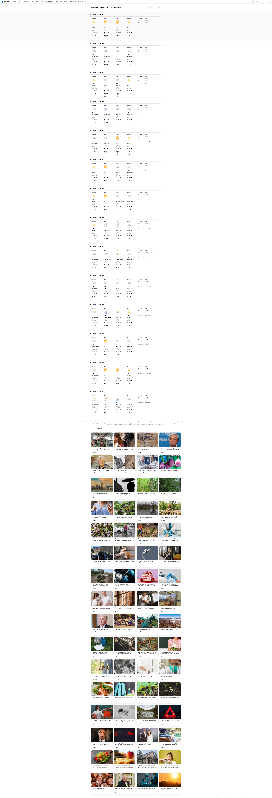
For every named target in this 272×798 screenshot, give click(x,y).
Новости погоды (169, 421)
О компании (6, 797)
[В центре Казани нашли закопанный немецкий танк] (124, 465)
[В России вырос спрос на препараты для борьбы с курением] (102, 511)
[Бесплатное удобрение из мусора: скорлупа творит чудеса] (102, 783)
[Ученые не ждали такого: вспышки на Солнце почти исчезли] (170, 783)
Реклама (12, 797)
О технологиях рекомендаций (242, 797)
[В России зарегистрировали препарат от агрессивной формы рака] (170, 579)
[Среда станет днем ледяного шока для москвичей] (170, 488)
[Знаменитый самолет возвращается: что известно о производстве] (147, 624)
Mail (2, 797)
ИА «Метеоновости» (266, 797)
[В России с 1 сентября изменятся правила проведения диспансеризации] (147, 465)
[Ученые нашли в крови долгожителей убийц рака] (124, 579)
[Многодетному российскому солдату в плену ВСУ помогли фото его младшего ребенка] (102, 443)
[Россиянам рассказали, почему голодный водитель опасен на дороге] (147, 602)
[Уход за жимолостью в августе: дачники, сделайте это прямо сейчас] (124, 511)
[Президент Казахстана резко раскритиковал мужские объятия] (170, 443)
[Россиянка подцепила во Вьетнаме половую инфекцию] (102, 670)
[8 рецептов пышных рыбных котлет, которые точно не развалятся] (102, 761)
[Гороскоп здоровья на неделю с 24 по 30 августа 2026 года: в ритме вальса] (124, 624)
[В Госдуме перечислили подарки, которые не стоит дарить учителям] (102, 715)
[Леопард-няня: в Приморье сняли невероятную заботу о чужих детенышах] (147, 488)
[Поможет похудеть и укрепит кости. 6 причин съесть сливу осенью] (170, 465)
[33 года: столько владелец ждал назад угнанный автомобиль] (102, 556)
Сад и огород (179, 421)
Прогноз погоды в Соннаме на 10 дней (153, 421)
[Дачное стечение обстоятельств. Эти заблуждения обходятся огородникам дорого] (147, 534)
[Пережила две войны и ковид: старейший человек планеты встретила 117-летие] (102, 465)
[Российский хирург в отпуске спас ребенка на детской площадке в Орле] (147, 670)
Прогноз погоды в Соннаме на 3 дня (87, 421)
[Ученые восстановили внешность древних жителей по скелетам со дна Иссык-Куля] (147, 715)
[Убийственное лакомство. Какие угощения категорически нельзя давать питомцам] (124, 443)
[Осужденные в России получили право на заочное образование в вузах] (124, 602)
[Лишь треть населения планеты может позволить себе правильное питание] (102, 692)
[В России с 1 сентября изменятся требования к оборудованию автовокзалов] (170, 556)
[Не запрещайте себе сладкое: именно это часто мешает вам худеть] (147, 579)
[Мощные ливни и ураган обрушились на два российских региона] (124, 534)
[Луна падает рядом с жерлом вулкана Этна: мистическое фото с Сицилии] (124, 738)
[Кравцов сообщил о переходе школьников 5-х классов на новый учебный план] (124, 692)
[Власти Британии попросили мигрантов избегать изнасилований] (102, 488)
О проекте (218, 797)
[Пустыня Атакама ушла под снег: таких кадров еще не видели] (170, 624)
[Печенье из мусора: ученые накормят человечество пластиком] (170, 602)
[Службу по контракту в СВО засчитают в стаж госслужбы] (102, 579)
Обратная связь (252, 797)
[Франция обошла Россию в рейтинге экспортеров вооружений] (147, 556)
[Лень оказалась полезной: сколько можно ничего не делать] (124, 556)
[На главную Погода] (6, 1)
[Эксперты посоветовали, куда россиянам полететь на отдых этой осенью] (170, 738)
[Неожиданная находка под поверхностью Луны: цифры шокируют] (124, 670)
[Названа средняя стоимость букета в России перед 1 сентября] (170, 647)
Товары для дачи (189, 421)
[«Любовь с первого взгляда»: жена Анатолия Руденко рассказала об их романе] (147, 738)
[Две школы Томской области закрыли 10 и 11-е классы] (102, 647)
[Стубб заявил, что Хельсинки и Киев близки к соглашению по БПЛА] (102, 738)
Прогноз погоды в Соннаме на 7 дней (130, 421)
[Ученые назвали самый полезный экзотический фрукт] (170, 670)
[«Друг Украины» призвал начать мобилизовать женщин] (124, 783)
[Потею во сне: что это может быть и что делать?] (124, 715)
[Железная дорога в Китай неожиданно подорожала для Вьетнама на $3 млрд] (124, 647)
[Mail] (2, 1)
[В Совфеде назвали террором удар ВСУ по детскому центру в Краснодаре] (147, 761)
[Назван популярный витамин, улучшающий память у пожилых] (170, 511)
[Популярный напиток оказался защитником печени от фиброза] (102, 602)
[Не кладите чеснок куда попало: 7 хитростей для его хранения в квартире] (102, 534)
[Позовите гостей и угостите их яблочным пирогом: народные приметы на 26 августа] (124, 761)
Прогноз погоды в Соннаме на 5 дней (109, 421)
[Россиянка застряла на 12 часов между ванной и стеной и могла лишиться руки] (170, 534)
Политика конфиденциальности (227, 797)
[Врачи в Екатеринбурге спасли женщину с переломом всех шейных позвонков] (147, 783)
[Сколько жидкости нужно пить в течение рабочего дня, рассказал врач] (170, 761)
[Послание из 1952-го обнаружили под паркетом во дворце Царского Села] (147, 443)
